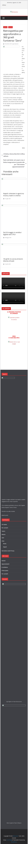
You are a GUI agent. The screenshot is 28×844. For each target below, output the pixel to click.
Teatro (3, 531)
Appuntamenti (5, 564)
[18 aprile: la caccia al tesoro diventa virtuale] (14, 244)
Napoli (5, 547)
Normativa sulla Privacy (8, 551)
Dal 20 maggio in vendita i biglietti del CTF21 (12, 233)
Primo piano (5, 570)
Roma (4, 543)
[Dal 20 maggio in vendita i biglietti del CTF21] (14, 205)
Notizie (10, 27)
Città (3, 541)
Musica (5, 27)
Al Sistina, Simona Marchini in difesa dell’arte (14, 155)
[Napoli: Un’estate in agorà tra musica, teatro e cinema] (14, 179)
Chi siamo (4, 524)
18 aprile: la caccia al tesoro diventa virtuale (13, 260)
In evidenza (5, 567)
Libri (3, 537)
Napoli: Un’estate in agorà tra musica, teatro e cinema (13, 194)
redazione (16, 44)
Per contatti (5, 528)
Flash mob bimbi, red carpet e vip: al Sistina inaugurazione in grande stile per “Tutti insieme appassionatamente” (13, 163)
